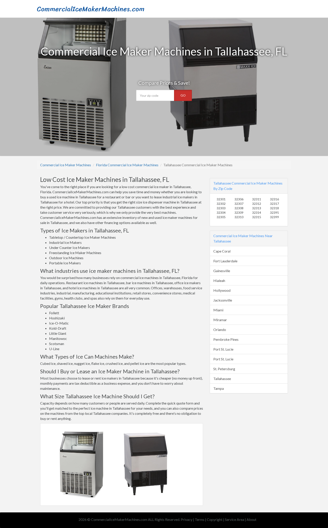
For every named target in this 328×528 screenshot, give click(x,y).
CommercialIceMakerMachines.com (90, 8)
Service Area (234, 519)
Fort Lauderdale (225, 261)
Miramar (220, 320)
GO (183, 95)
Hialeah (219, 280)
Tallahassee (222, 378)
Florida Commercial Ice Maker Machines (127, 165)
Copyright (214, 519)
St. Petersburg (224, 369)
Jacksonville (222, 300)
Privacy (186, 519)
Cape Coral (221, 251)
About (251, 519)
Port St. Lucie (223, 349)
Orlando (219, 329)
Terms (199, 519)
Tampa (218, 388)
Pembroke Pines (226, 339)
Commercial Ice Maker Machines (65, 165)
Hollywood (221, 290)
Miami (218, 310)
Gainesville (221, 271)
